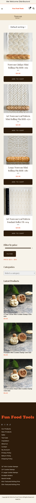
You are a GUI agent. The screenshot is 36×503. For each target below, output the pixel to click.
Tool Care (4, 438)
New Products (6, 432)
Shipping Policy (6, 458)
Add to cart (18, 79)
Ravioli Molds (6, 478)
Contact (4, 446)
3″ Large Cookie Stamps (9, 472)
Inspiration (5, 441)
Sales (3, 435)
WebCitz (17, 499)
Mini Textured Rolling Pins (10, 481)
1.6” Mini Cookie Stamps (9, 466)
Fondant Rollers (7, 475)
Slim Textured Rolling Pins (10, 484)
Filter (10, 254)
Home (17, 18)
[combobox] (18, 27)
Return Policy (6, 455)
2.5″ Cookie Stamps (8, 469)
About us (4, 443)
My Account (5, 449)
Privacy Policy (6, 452)
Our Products (6, 429)
